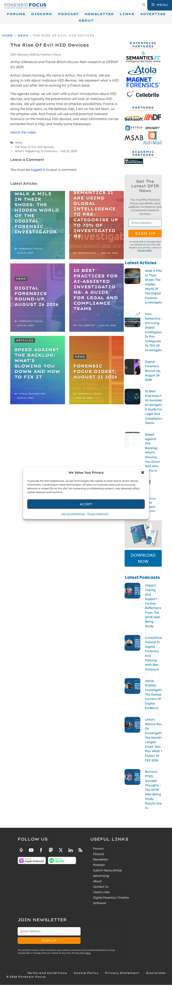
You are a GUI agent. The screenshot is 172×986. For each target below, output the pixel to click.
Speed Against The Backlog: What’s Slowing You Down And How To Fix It (37, 363)
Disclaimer (156, 972)
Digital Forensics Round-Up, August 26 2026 (36, 296)
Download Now (143, 558)
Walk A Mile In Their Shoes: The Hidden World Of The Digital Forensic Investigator (36, 213)
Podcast (68, 14)
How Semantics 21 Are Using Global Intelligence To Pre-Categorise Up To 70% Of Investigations (95, 211)
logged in (38, 169)
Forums (16, 14)
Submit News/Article (107, 870)
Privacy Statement (97, 513)
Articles (25, 340)
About (86, 20)
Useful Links (101, 892)
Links (127, 14)
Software (99, 903)
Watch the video (23, 132)
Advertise (152, 14)
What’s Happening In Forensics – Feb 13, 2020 (46, 151)
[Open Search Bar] (143, 5)
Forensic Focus (31, 248)
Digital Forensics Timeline (111, 897)
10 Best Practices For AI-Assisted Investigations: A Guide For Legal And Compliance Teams (95, 289)
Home (7, 35)
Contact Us (100, 887)
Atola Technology (32, 394)
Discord (41, 14)
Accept (86, 504)
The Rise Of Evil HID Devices (34, 147)
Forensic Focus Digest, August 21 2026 (95, 371)
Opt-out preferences (73, 513)
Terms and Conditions (47, 972)
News (22, 35)
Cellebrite (86, 325)
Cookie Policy (86, 972)
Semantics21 (87, 253)
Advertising (101, 876)
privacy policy (145, 250)
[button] (143, 472)
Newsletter (99, 14)
